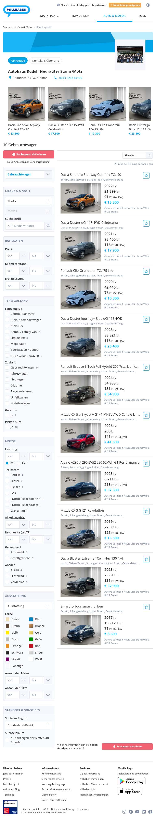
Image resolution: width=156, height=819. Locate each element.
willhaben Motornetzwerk (94, 784)
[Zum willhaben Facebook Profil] (150, 811)
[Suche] (48, 225)
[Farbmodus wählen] (148, 5)
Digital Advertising (90, 773)
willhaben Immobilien (92, 779)
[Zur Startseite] (16, 11)
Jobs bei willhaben (13, 773)
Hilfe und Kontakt (51, 773)
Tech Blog (8, 794)
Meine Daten (48, 794)
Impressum (83, 809)
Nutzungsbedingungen (54, 784)
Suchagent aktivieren (129, 746)
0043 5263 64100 (70, 78)
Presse (7, 779)
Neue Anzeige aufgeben (126, 4)
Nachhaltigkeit (11, 784)
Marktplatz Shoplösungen (94, 794)
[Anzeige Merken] (146, 175)
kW (24, 463)
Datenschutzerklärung (54, 800)
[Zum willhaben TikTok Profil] (130, 811)
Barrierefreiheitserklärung (56, 789)
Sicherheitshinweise (52, 779)
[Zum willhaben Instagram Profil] (124, 811)
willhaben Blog (11, 789)
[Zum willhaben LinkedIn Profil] (143, 811)
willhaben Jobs (88, 789)
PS (12, 463)
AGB (45, 809)
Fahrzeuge (18, 61)
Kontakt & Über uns (45, 61)
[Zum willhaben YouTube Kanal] (137, 811)
